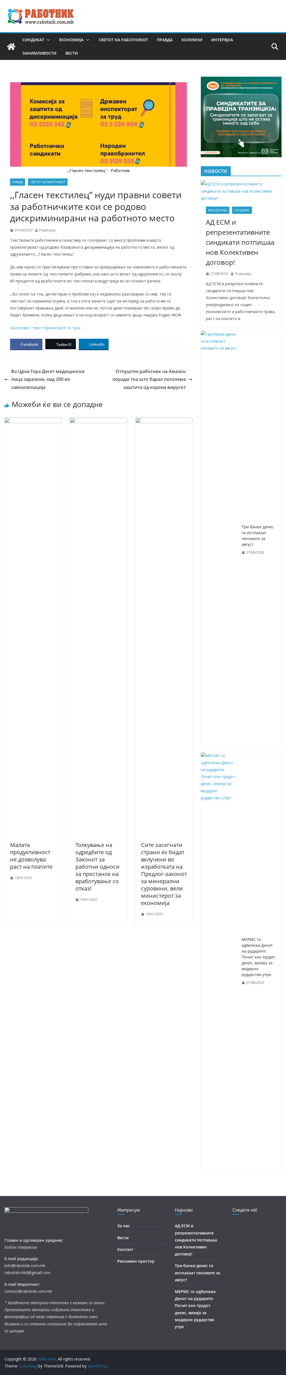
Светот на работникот (123, 39)
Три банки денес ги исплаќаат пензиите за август (258, 535)
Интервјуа (222, 39)
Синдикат (33, 39)
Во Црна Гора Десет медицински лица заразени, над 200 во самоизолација (48, 379)
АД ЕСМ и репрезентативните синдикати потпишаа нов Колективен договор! (240, 242)
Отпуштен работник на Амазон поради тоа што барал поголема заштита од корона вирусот (149, 379)
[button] (47, 40)
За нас (123, 1225)
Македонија (217, 210)
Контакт (125, 1249)
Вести (71, 53)
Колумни (192, 39)
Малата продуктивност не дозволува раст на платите (31, 855)
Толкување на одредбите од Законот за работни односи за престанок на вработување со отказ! (97, 866)
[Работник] (11, 46)
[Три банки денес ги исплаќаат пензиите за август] (219, 540)
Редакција (47, 230)
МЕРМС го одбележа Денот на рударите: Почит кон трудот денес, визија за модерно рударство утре (258, 957)
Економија (71, 39)
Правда (165, 39)
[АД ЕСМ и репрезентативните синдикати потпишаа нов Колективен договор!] (241, 191)
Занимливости (39, 53)
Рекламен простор (135, 1261)
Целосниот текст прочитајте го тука (45, 327)
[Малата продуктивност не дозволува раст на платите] (32, 421)
